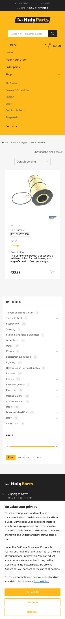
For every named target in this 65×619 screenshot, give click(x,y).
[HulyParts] (32, 22)
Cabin (9, 406)
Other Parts (12, 340)
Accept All (32, 592)
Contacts (11, 126)
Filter (11, 457)
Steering (10, 329)
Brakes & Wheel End (17, 90)
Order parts (12, 67)
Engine (9, 97)
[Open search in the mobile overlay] (32, 33)
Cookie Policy (41, 581)
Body (8, 103)
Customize (33, 602)
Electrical (11, 390)
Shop (8, 74)
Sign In (32, 8)
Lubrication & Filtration (18, 356)
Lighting (10, 362)
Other (9, 345)
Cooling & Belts (15, 110)
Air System (12, 83)
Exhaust (10, 373)
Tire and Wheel (14, 318)
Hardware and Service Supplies (23, 368)
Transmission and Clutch (19, 312)
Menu (13, 44)
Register (43, 8)
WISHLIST (45, 3)
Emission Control (15, 384)
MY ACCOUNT (21, 3)
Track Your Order (16, 59)
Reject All (32, 611)
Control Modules (15, 401)
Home (9, 52)
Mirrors (10, 351)
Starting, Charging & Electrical (22, 334)
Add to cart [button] (52, 272)
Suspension (12, 117)
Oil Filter (15, 226)
